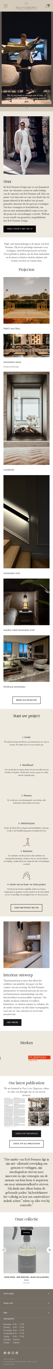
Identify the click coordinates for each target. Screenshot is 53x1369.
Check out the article (26, 1133)
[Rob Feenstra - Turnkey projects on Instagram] (12, 1353)
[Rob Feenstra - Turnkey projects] (26, 5)
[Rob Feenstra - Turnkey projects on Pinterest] (8, 1353)
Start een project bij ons (26, 908)
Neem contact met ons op (19, 229)
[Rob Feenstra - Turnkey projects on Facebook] (4, 1353)
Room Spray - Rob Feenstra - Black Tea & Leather (26, 1277)
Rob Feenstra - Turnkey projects (27, 1361)
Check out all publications (26, 1144)
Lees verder (12, 1022)
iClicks (13, 1364)
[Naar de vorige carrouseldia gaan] (3, 1250)
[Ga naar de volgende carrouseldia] (50, 1250)
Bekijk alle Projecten (26, 700)
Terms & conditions (9, 1359)
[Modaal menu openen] (5, 5)
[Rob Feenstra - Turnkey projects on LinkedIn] (16, 1353)
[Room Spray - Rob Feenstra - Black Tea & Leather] (26, 1250)
